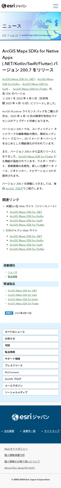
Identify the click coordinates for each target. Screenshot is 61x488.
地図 (7, 345)
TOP (4, 35)
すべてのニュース (15, 331)
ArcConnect (12, 372)
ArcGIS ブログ (13, 379)
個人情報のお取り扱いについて (22, 461)
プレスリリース (14, 365)
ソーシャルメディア (16, 392)
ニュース (14, 35)
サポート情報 (12, 358)
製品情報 (10, 352)
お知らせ (10, 338)
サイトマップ (51, 431)
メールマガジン (14, 385)
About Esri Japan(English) (19, 467)
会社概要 (9, 431)
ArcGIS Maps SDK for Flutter (30, 88)
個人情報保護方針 (14, 455)
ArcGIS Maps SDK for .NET (18, 79)
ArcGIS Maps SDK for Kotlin (27, 216)
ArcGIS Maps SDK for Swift (26, 220)
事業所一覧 (29, 431)
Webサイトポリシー (16, 449)
